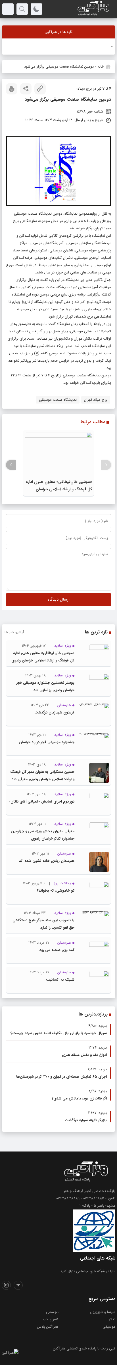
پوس (108, 46)
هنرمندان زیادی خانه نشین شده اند (46, 861)
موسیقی (109, 1327)
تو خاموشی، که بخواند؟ (55, 891)
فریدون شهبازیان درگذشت (54, 712)
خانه (101, 67)
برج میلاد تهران (95, 400)
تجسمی (52, 1312)
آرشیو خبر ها (14, 632)
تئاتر (112, 1319)
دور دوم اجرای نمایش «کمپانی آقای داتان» (41, 802)
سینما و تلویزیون (102, 1312)
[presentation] (106, 465)
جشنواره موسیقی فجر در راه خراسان (46, 742)
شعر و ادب (50, 1319)
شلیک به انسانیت (60, 980)
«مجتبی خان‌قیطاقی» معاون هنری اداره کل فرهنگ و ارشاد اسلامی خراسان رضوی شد (59, 489)
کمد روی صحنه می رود (56, 950)
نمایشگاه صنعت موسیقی (58, 400)
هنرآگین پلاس (47, 1327)
